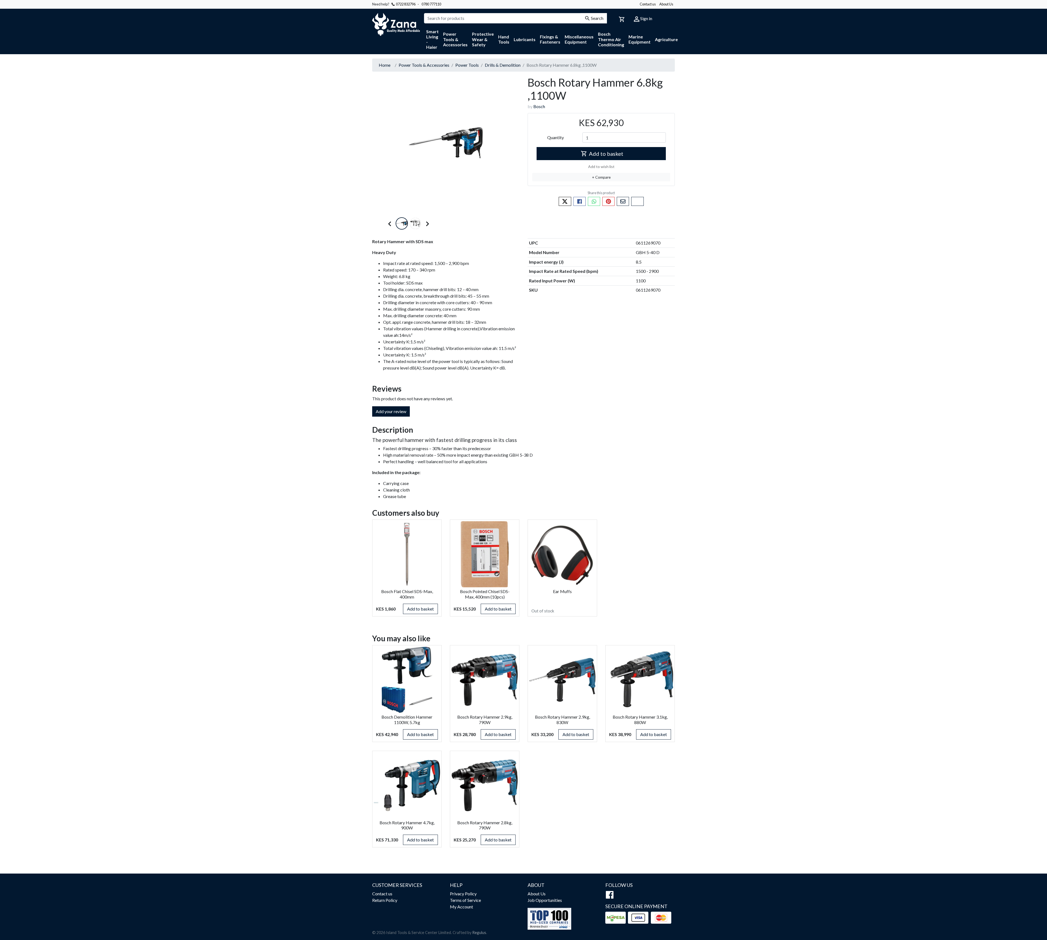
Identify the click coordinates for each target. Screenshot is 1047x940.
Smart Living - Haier (432, 39)
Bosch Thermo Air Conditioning (611, 39)
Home (384, 65)
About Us (666, 4)
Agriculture (666, 39)
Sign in (645, 18)
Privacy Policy (463, 893)
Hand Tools (503, 39)
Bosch (539, 106)
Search (597, 18)
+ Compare (601, 177)
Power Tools (467, 65)
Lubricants (524, 39)
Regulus (479, 932)
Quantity (555, 137)
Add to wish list (601, 166)
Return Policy (384, 900)
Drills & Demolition (503, 65)
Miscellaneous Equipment (579, 39)
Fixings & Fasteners (550, 39)
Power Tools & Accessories (455, 39)
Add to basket (606, 153)
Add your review (391, 411)
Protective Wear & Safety (483, 39)
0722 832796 (406, 4)
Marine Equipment (639, 39)
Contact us (648, 4)
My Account (461, 906)
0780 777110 (429, 4)
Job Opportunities (545, 900)
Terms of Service (465, 900)
